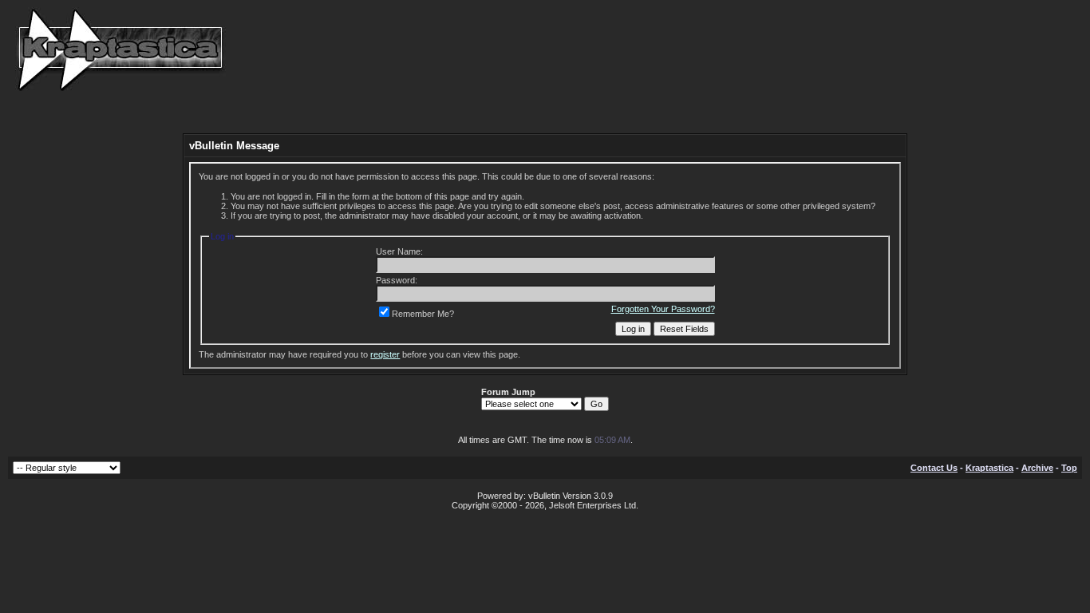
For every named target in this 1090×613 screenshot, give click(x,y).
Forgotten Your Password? (663, 309)
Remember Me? (423, 313)
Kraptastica (989, 468)
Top (1069, 468)
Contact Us (934, 468)
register (385, 354)
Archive (1037, 468)
